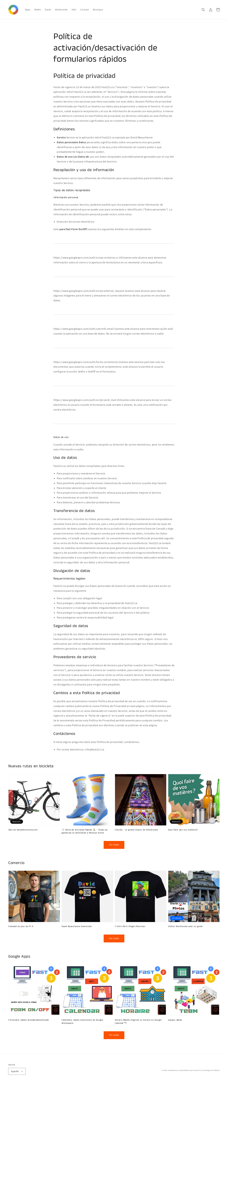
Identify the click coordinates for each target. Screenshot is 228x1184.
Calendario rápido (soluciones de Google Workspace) (82, 1022)
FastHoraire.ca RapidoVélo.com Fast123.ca (185, 1070)
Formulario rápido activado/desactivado (28, 1020)
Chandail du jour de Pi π (20, 926)
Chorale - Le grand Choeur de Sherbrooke (136, 829)
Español (15, 1071)
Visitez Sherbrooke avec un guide (185, 926)
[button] (203, 9)
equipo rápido (175, 1020)
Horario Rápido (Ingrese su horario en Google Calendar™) (138, 1022)
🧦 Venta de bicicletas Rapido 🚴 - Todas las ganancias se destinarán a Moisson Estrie (84, 831)
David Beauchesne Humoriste (77, 926)
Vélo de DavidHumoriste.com (23, 829)
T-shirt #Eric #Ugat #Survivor (130, 926)
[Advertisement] (100, 1134)
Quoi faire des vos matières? (183, 829)
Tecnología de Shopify (211, 1070)
